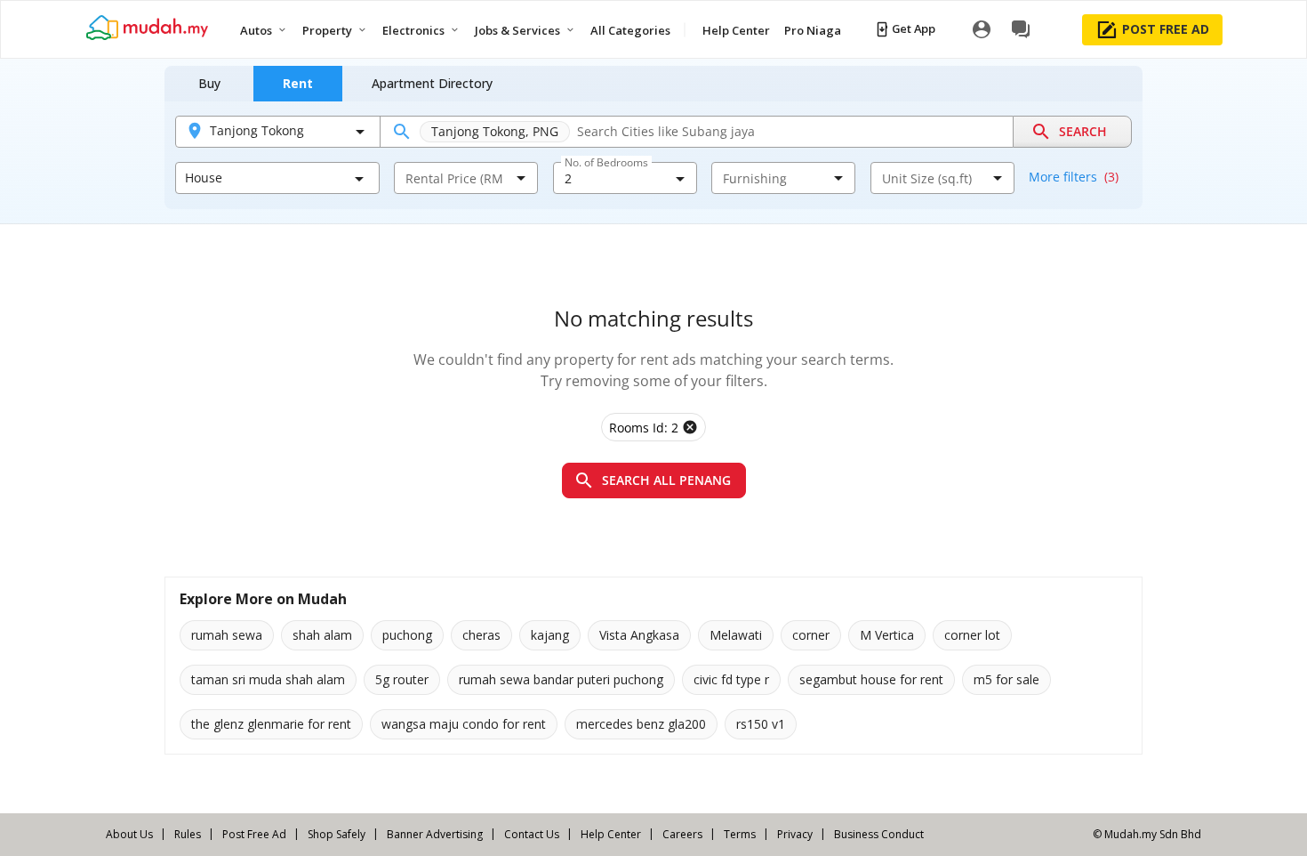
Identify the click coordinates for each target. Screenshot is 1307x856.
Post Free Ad (254, 834)
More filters (1074, 176)
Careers (682, 834)
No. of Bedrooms (606, 163)
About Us (129, 834)
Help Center (611, 834)
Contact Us (531, 834)
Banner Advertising (435, 834)
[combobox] (454, 178)
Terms (740, 834)
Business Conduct (879, 834)
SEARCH (1083, 131)
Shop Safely (336, 834)
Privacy (795, 834)
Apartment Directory (432, 83)
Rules (187, 834)
